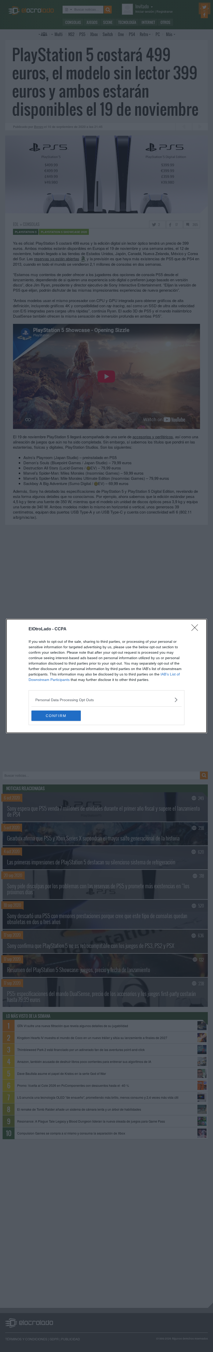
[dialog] (106, 676)
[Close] (196, 629)
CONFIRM (56, 716)
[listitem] (106, 699)
